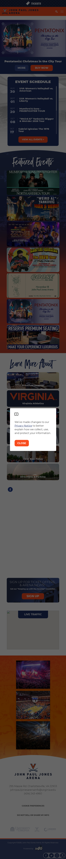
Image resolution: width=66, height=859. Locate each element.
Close (21, 443)
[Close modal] (16, 414)
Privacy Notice (23, 425)
